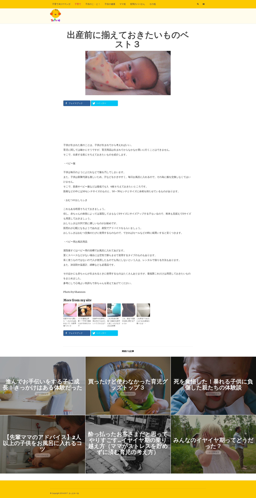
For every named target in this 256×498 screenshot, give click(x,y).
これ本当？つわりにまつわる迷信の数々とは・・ (143, 321)
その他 (152, 4)
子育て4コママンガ (61, 4)
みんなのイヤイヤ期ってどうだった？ (213, 443)
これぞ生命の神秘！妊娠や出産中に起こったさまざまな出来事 (113, 322)
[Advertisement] (128, 124)
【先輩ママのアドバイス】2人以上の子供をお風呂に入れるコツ (42, 443)
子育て (78, 4)
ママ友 (122, 4)
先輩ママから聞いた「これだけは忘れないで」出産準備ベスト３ (69, 322)
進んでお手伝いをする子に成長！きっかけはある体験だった (42, 384)
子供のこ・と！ (92, 4)
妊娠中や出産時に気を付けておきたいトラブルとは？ (99, 321)
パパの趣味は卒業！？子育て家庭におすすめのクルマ (84, 322)
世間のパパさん (137, 4)
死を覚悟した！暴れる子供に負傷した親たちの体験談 (213, 384)
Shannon (79, 291)
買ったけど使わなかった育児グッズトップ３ (128, 384)
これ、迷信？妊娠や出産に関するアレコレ (128, 321)
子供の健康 (110, 4)
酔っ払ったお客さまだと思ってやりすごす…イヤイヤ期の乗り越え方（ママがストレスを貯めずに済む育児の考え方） (128, 443)
